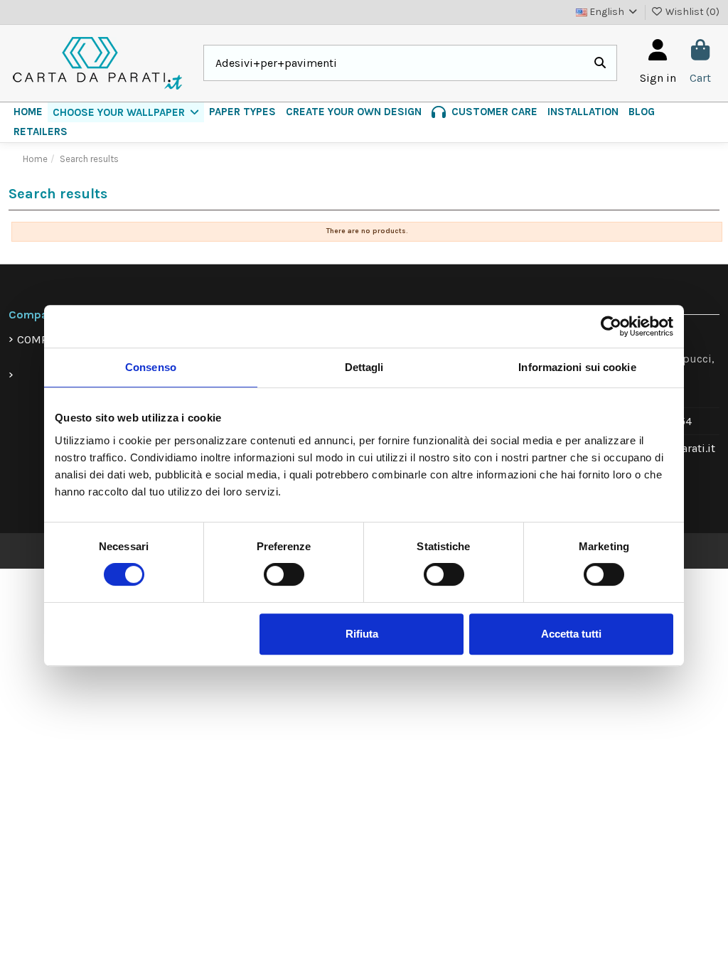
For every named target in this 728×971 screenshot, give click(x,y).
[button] (126, 112)
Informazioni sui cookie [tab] (577, 367)
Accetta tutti (571, 634)
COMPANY (42, 339)
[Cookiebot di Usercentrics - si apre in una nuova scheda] (611, 326)
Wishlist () (691, 12)
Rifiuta (362, 634)
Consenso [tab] (150, 367)
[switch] (284, 574)
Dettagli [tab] (364, 367)
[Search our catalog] (600, 63)
